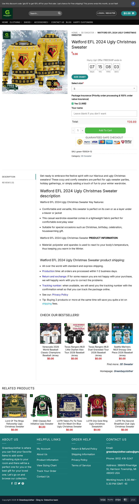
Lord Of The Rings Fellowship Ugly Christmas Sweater (14, 423)
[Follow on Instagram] (15, 483)
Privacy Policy (79, 459)
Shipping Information (83, 454)
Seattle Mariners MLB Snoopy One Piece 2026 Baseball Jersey (122, 351)
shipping (47, 303)
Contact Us (57, 22)
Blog (68, 22)
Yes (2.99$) (80, 103)
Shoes (27, 22)
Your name (77, 108)
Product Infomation (47, 459)
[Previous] (40, 342)
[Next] (133, 342)
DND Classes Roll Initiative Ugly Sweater (42, 422)
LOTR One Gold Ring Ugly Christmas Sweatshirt (97, 423)
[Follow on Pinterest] (23, 483)
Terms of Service (81, 465)
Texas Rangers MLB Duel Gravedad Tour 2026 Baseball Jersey (98, 351)
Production (48, 271)
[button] (106, 13)
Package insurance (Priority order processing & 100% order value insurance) (102, 97)
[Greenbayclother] (13, 13)
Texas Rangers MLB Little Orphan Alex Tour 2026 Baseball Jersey (74, 351)
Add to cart (105, 130)
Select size (78, 83)
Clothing (15, 22)
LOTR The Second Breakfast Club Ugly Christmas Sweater (124, 423)
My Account (43, 448)
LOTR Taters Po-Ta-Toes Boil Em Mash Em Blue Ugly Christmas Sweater (69, 423)
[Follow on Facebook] (133, 3)
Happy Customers (83, 22)
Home (5, 22)
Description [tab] (8, 177)
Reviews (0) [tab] (8, 182)
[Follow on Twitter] (19, 483)
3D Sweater (87, 32)
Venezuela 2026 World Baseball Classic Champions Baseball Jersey (50, 351)
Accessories (41, 22)
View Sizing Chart (47, 465)
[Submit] (59, 13)
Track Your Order (46, 471)
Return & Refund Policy (84, 448)
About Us (42, 454)
